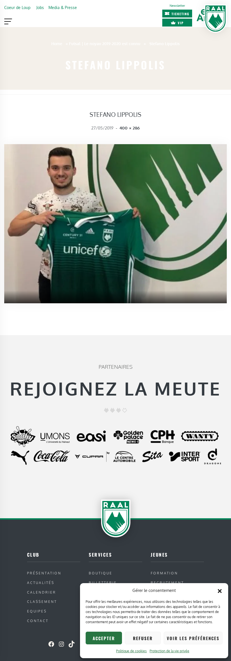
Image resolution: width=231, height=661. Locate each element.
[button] (220, 590)
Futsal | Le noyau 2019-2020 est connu (104, 43)
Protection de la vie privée (169, 651)
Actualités (40, 583)
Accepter (104, 638)
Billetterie (103, 583)
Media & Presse (62, 7)
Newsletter (177, 5)
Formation (164, 573)
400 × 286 (129, 128)
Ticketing (181, 14)
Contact (37, 621)
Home (56, 43)
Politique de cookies (131, 651)
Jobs (40, 7)
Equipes (37, 611)
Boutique (100, 573)
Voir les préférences (193, 638)
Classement (42, 601)
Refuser (143, 638)
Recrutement (167, 583)
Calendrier (41, 592)
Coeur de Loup (17, 7)
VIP (181, 23)
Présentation (44, 573)
